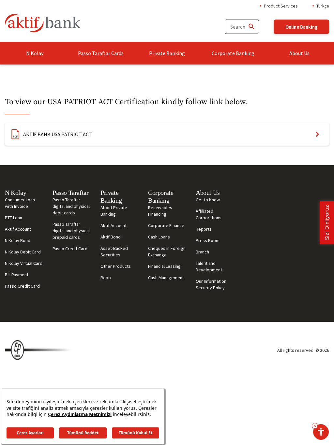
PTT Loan (13, 218)
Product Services (281, 6)
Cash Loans (159, 237)
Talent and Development (209, 266)
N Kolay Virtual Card (23, 263)
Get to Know (208, 200)
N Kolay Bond (17, 240)
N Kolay (34, 53)
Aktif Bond (110, 237)
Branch (202, 252)
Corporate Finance (166, 225)
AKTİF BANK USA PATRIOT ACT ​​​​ (58, 134)
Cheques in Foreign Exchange (167, 251)
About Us (299, 53)
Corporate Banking (233, 53)
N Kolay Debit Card (23, 252)
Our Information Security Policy (211, 284)
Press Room (208, 240)
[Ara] (251, 27)
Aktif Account (18, 229)
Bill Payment (16, 275)
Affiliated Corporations (208, 214)
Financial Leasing (164, 266)
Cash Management (166, 277)
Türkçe (322, 6)
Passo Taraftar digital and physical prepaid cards (71, 230)
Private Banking (167, 53)
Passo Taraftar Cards (101, 53)
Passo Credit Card (22, 286)
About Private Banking (113, 211)
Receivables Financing (160, 211)
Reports (204, 229)
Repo (105, 277)
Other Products (115, 266)
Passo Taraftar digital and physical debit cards (71, 206)
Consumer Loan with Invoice (20, 203)
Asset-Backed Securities (114, 251)
